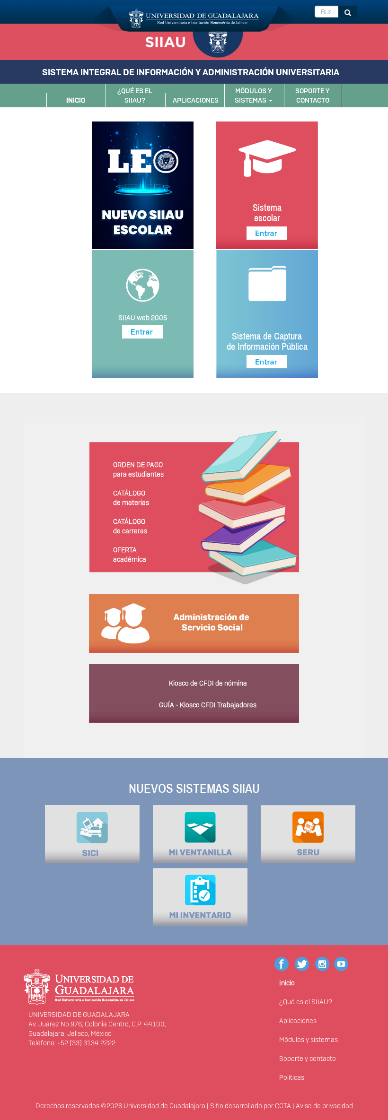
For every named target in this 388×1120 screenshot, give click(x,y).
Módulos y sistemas (253, 95)
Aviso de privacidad (324, 1106)
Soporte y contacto (312, 95)
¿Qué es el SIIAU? (134, 95)
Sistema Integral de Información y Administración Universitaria (190, 72)
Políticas (291, 1077)
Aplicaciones (196, 100)
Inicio (75, 100)
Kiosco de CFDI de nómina (208, 683)
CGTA (283, 1106)
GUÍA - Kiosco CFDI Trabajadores (207, 705)
